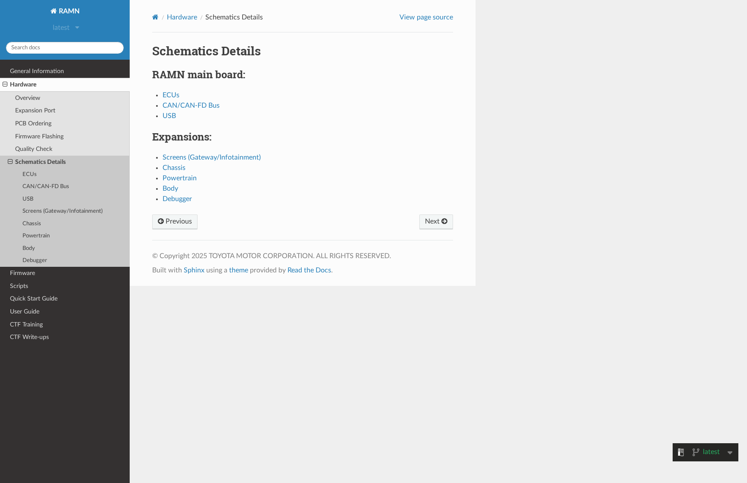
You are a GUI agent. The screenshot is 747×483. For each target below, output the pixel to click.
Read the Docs (309, 270)
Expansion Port (35, 110)
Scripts (19, 286)
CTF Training (26, 324)
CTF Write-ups (29, 337)
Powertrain (36, 236)
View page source (426, 17)
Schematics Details (40, 162)
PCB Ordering (33, 123)
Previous (178, 221)
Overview (27, 98)
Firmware (22, 273)
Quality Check (33, 149)
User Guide (24, 311)
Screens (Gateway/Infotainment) (62, 211)
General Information (37, 71)
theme (238, 270)
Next (433, 221)
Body (28, 248)
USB (27, 199)
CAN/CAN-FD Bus (45, 186)
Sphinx (194, 270)
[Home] (155, 17)
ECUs (29, 174)
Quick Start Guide (33, 298)
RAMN (68, 11)
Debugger (34, 260)
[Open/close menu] (5, 85)
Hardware (23, 84)
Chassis (31, 224)
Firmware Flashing (39, 136)
